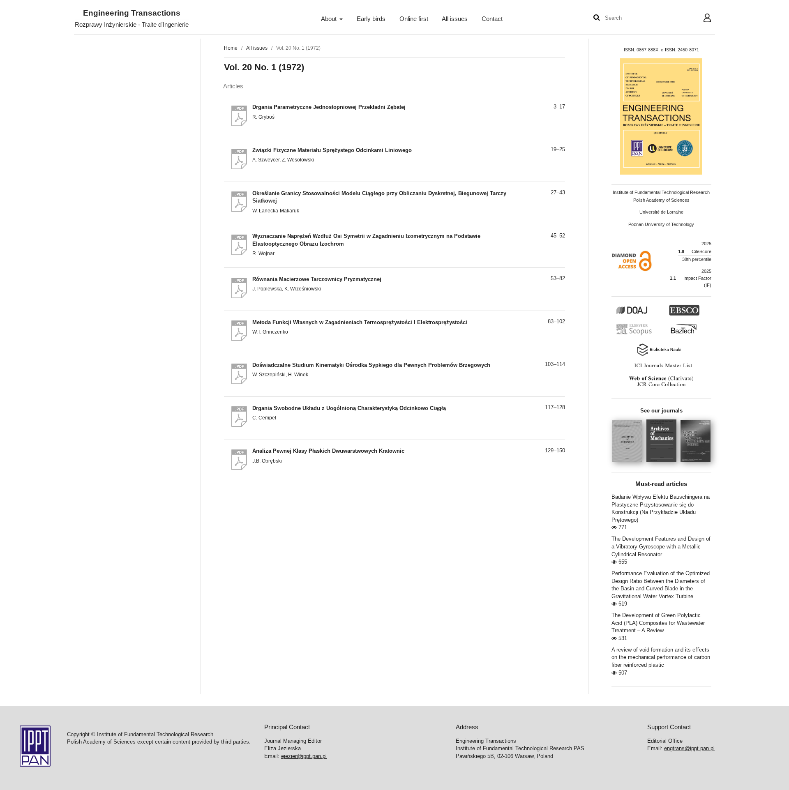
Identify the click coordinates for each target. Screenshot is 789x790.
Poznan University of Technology (661, 224)
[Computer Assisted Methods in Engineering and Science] (696, 464)
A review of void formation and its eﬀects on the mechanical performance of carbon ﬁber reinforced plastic (660, 657)
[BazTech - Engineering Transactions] (687, 334)
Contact (492, 19)
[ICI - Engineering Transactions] (661, 367)
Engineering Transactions (131, 13)
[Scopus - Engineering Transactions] (636, 334)
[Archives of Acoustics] (629, 464)
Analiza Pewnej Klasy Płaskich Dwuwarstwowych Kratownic (328, 451)
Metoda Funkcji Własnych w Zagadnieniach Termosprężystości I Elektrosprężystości (359, 322)
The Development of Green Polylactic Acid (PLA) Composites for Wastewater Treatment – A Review (658, 622)
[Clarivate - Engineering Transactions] (661, 386)
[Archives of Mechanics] (663, 464)
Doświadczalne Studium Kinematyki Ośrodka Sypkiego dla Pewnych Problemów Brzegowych (371, 365)
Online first (413, 19)
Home (231, 48)
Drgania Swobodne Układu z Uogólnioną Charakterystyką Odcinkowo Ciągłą (349, 408)
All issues (455, 19)
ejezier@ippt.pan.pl (304, 756)
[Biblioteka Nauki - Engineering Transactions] (661, 354)
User (701, 19)
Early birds (371, 19)
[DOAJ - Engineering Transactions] (641, 314)
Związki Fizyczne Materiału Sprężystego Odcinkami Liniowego (332, 150)
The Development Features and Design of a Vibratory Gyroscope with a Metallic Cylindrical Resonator (661, 546)
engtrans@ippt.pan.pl (689, 748)
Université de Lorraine (661, 212)
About (329, 19)
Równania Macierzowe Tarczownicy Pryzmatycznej (316, 279)
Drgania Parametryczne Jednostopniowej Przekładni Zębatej (329, 107)
